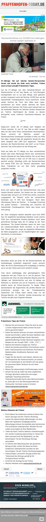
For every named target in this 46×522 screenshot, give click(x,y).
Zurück (6, 469)
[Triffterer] (23, 246)
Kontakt (23, 11)
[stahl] (23, 492)
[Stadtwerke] (23, 23)
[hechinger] (23, 398)
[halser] (23, 179)
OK (41, 519)
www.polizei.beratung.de (32, 463)
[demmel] (23, 309)
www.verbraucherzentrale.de (16, 387)
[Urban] (23, 120)
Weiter (39, 469)
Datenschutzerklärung (36, 515)
